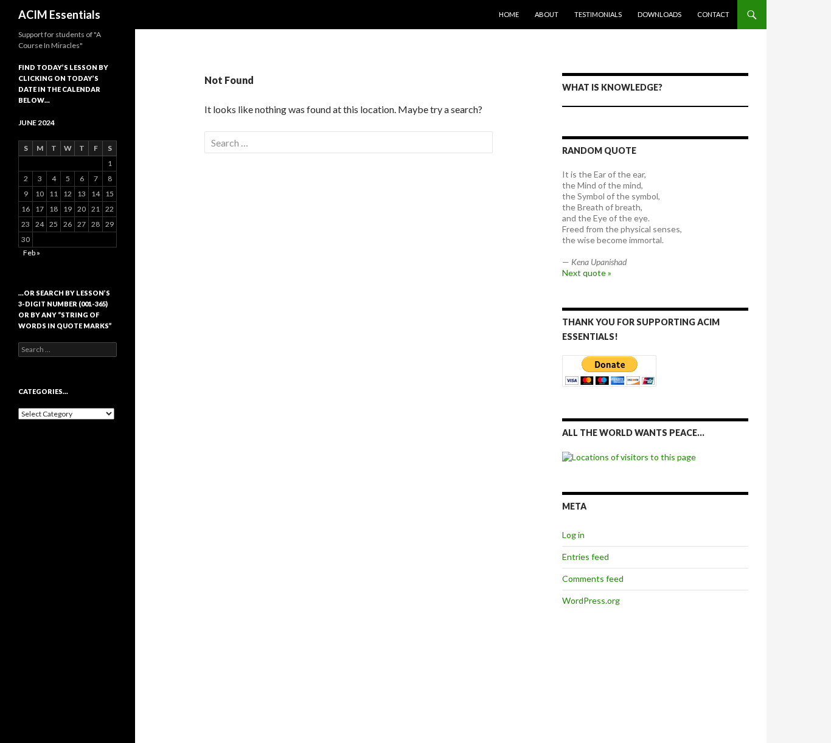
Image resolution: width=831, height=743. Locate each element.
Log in (573, 535)
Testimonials (598, 14)
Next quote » (586, 273)
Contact (713, 14)
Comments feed (593, 578)
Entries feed (585, 556)
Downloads (659, 14)
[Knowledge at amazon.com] (655, 106)
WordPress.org (591, 600)
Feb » (31, 252)
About (546, 14)
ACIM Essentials (59, 14)
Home (509, 14)
